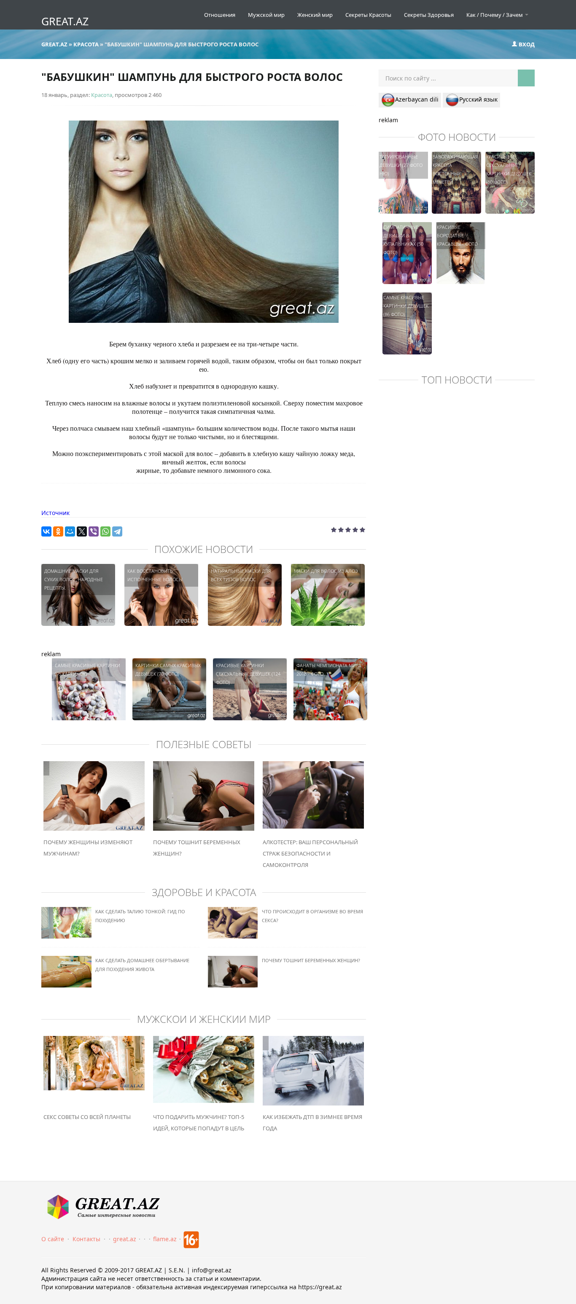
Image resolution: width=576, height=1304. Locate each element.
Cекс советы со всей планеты (87, 1117)
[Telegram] (117, 531)
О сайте (52, 1239)
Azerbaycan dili (417, 99)
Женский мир (315, 15)
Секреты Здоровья (429, 15)
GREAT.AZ (65, 21)
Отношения (219, 15)
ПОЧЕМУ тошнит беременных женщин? (311, 960)
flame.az (165, 1239)
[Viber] (94, 531)
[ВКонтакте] (46, 531)
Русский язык (478, 99)
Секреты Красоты (368, 15)
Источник (55, 513)
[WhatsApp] (105, 531)
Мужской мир (266, 15)
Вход (526, 44)
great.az (124, 1239)
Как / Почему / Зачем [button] (495, 15)
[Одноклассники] (58, 531)
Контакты (86, 1239)
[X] (82, 531)
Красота (101, 95)
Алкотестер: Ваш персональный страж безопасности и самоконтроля (310, 853)
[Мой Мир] (70, 531)
